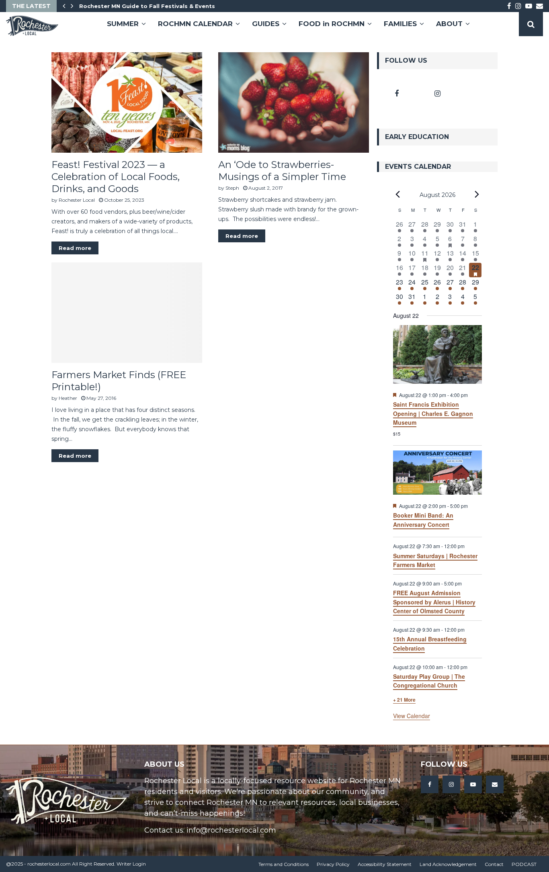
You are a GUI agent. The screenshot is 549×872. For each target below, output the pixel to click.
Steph (232, 188)
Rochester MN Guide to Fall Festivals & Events (147, 6)
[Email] (495, 784)
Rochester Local (77, 200)
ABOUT (449, 24)
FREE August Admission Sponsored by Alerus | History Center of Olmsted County (434, 602)
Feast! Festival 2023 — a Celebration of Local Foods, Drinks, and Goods (115, 176)
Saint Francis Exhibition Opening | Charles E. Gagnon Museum (433, 413)
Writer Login (131, 864)
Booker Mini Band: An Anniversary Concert (423, 519)
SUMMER (123, 24)
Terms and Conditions (283, 864)
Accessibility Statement (385, 864)
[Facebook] (429, 784)
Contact (494, 864)
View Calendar (411, 716)
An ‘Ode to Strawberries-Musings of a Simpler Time (282, 170)
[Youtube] (473, 784)
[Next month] (477, 194)
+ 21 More (404, 699)
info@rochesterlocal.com (231, 830)
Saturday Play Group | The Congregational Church (429, 681)
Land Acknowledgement (448, 864)
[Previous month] (398, 194)
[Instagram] (451, 784)
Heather (68, 398)
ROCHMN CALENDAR (195, 24)
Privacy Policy (333, 864)
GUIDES (265, 24)
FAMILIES (400, 24)
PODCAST (524, 864)
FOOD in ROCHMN (332, 24)
